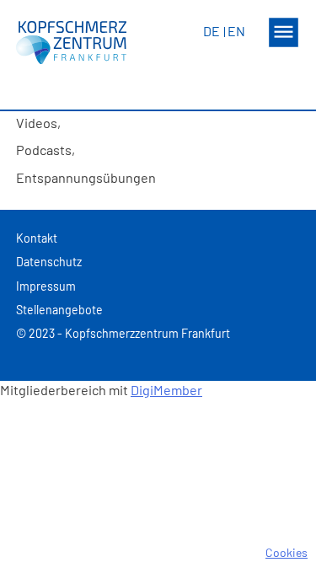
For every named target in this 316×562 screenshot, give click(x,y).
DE (211, 31)
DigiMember (166, 390)
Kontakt (36, 238)
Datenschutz (49, 261)
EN (236, 31)
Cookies (286, 552)
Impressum (46, 286)
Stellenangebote (59, 309)
